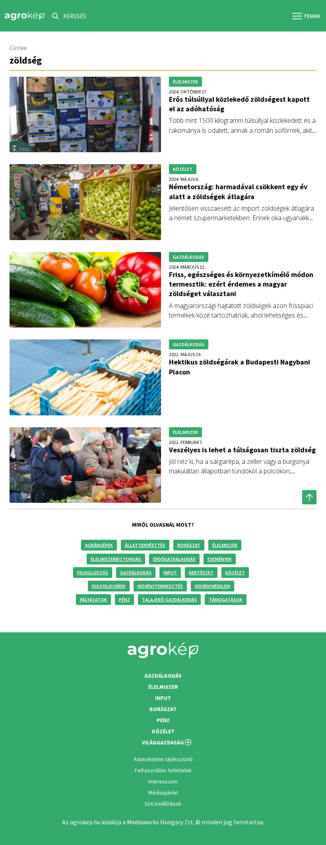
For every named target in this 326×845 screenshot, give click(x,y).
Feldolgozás (92, 573)
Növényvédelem (212, 586)
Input (170, 573)
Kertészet (201, 573)
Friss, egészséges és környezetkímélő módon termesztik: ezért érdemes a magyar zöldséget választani (241, 284)
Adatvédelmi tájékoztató (163, 759)
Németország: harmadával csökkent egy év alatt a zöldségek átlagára (238, 191)
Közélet (235, 573)
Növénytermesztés (160, 586)
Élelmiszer (224, 545)
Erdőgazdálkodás (174, 559)
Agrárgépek (99, 545)
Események (220, 559)
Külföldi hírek (109, 586)
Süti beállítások (163, 803)
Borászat (188, 545)
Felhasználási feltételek (163, 770)
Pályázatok (93, 600)
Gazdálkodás (135, 573)
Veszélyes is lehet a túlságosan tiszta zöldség (242, 449)
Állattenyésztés (145, 545)
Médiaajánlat (163, 792)
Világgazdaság (163, 742)
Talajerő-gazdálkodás (169, 600)
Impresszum (163, 781)
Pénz (124, 600)
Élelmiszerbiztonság (116, 559)
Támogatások (226, 600)
